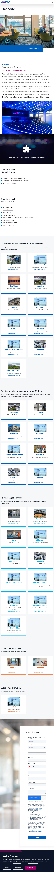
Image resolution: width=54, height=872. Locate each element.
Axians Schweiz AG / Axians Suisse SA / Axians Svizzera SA (18, 217)
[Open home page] (5, 2)
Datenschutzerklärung (33, 863)
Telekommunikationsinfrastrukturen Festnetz (15, 178)
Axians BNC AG (7, 212)
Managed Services (30, 94)
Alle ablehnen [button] (18, 867)
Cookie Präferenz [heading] (10, 856)
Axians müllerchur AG (9, 225)
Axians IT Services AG (9, 215)
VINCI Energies (26, 79)
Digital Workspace (7, 97)
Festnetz (45, 91)
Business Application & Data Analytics (25, 97)
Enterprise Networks (43, 94)
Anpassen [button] (7, 867)
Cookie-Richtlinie (17, 863)
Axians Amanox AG (8, 210)
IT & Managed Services (9, 183)
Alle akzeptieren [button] (30, 867)
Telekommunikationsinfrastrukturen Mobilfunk (15, 180)
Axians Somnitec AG (8, 220)
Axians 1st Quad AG (8, 207)
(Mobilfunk (37, 91)
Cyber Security (44, 97)
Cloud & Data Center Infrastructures (13, 94)
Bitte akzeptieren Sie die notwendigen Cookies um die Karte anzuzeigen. (27, 157)
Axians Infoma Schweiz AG (10, 223)
